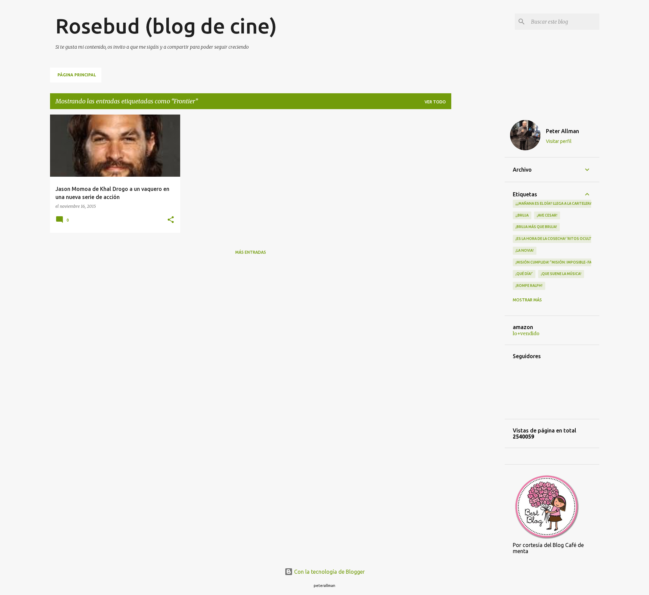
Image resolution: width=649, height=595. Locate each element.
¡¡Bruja (522, 215)
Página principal (76, 75)
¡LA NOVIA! (524, 250)
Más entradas (250, 252)
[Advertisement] (478, 216)
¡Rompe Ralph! (529, 285)
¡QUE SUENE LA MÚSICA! (561, 274)
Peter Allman (562, 131)
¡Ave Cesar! (547, 215)
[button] (171, 220)
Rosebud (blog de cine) (166, 26)
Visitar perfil (559, 141)
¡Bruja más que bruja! (536, 227)
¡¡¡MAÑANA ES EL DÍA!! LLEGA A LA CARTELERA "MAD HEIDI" (565, 203)
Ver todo (435, 102)
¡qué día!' (524, 274)
